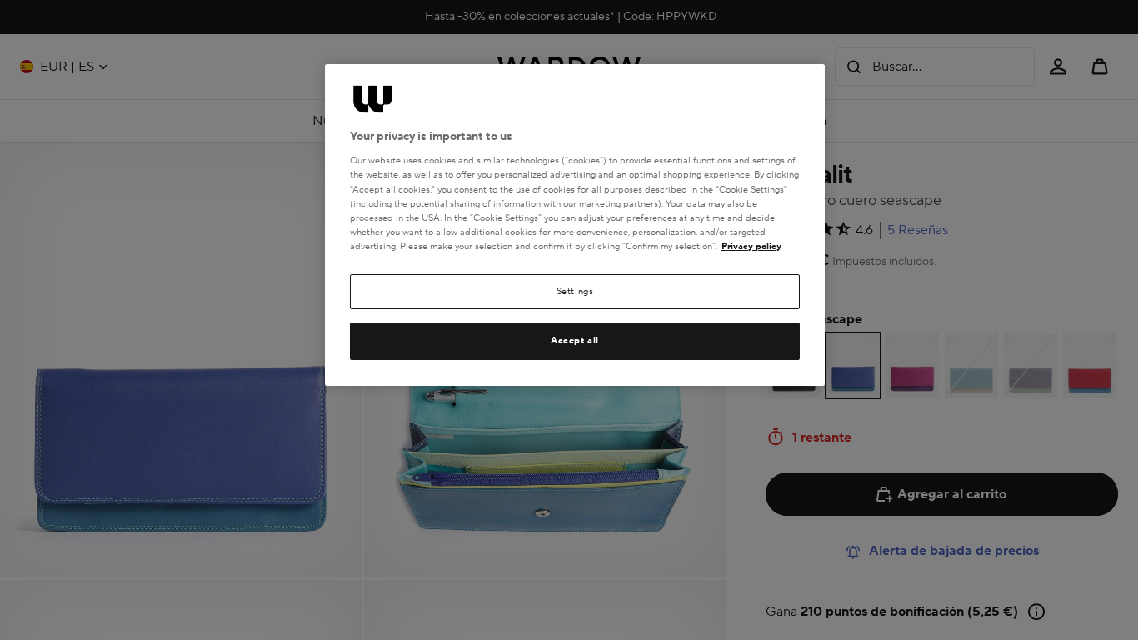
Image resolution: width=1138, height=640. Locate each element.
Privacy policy (751, 246)
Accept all (575, 340)
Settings (575, 291)
